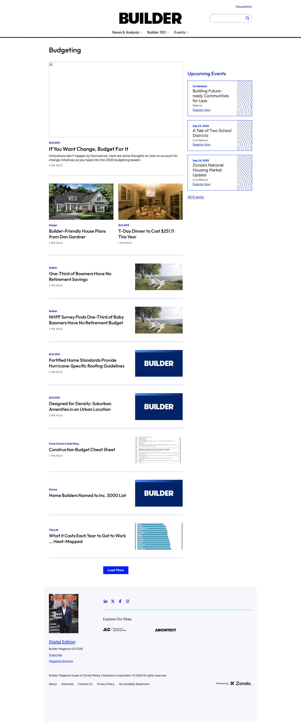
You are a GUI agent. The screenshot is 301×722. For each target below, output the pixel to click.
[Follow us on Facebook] (120, 601)
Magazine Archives (61, 661)
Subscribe (55, 655)
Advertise (67, 684)
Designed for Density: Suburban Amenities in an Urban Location (80, 406)
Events (180, 32)
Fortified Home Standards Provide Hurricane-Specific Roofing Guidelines (86, 363)
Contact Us (85, 684)
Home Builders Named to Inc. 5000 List (87, 495)
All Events (196, 197)
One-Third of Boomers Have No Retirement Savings (80, 276)
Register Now (201, 110)
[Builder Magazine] (150, 18)
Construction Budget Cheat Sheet (82, 449)
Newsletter (244, 7)
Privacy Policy (105, 684)
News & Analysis (125, 32)
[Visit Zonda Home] (234, 683)
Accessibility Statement (134, 684)
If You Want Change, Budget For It (88, 148)
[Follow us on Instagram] (127, 601)
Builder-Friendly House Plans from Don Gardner (77, 234)
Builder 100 (156, 32)
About (53, 684)
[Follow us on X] (112, 601)
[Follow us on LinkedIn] (105, 601)
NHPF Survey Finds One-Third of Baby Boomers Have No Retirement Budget (86, 320)
